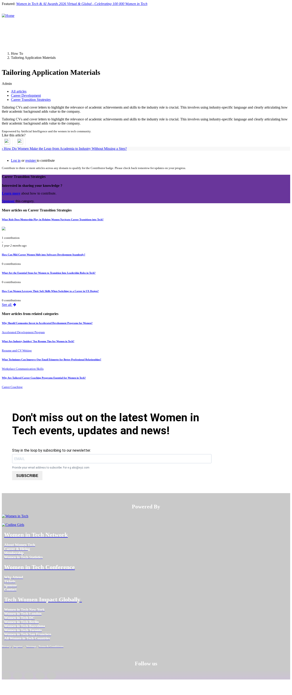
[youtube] (51, 675)
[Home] (8, 16)
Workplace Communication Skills (23, 368)
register (31, 160)
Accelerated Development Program (23, 332)
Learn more (11, 193)
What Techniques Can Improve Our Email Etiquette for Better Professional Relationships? (51, 359)
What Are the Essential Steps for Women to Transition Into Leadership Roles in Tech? (49, 272)
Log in (16, 160)
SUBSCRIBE (27, 476)
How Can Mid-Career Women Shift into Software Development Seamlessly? (43, 254)
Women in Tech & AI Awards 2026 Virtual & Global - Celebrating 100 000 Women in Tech (81, 4)
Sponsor (9, 201)
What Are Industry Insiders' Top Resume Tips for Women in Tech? (38, 341)
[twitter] (40, 675)
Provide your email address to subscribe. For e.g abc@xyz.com (50, 467)
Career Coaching (12, 387)
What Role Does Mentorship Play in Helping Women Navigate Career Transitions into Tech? (53, 219)
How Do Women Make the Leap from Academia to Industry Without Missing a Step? (64, 149)
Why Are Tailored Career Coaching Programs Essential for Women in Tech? (44, 377)
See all (7, 305)
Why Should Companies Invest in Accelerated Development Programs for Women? (47, 323)
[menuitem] (19, 545)
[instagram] (29, 675)
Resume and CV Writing (17, 350)
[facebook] (6, 675)
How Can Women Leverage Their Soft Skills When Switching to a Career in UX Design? (50, 291)
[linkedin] (17, 675)
